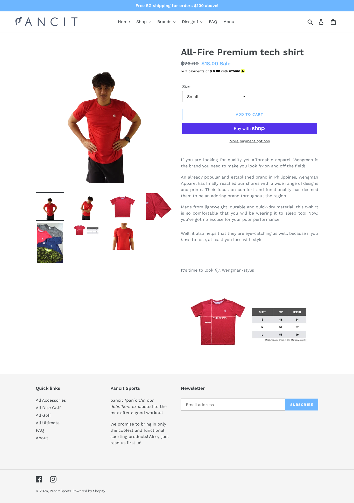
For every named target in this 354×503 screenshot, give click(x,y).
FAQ (40, 430)
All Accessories (51, 400)
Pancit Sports (60, 491)
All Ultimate (48, 422)
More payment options (250, 141)
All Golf (43, 415)
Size (186, 86)
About (42, 437)
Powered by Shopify (89, 491)
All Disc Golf (48, 407)
